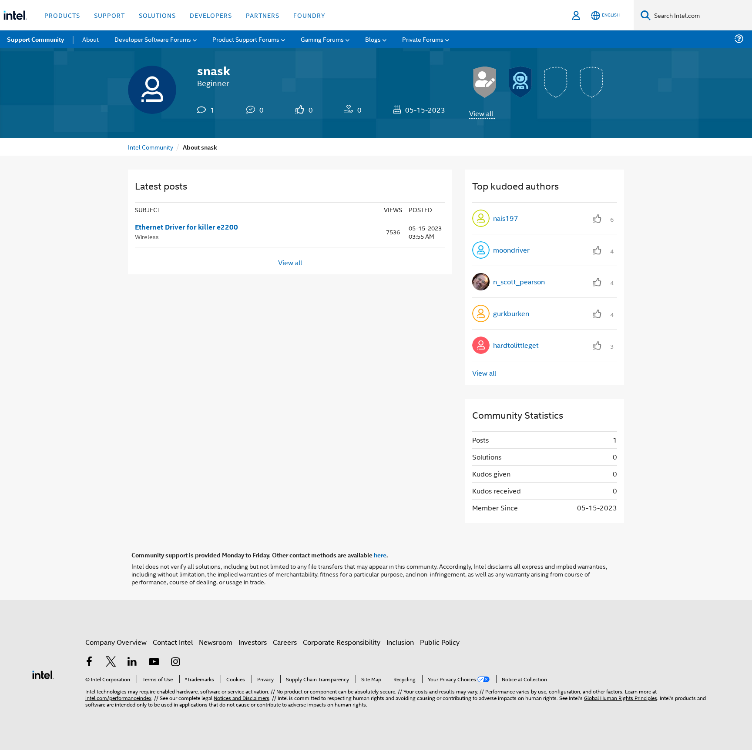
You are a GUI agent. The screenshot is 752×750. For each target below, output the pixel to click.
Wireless (147, 236)
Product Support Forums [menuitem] (245, 38)
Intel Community (150, 146)
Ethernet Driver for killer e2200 (186, 227)
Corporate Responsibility (341, 642)
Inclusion (400, 642)
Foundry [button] (309, 15)
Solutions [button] (157, 15)
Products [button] (62, 15)
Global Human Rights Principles (620, 697)
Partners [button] (262, 15)
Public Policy (440, 642)
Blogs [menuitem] (373, 38)
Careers (285, 642)
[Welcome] (520, 82)
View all (481, 113)
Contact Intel (173, 642)
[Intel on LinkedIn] (132, 662)
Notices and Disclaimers (241, 697)
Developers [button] (211, 15)
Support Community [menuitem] (35, 39)
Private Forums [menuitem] (422, 38)
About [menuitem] (90, 38)
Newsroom (215, 642)
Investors (252, 642)
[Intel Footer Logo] (43, 674)
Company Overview (116, 642)
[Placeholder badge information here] (556, 82)
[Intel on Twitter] (111, 662)
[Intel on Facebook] (89, 662)
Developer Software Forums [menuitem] (152, 38)
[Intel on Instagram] (175, 662)
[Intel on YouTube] (154, 662)
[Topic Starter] (484, 82)
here (380, 555)
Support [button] (109, 15)
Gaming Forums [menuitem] (322, 38)
